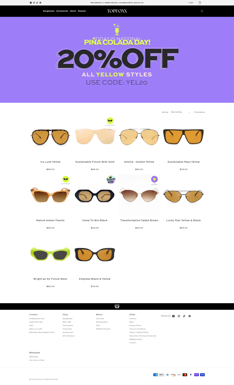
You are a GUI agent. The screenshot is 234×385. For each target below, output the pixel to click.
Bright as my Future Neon (50, 279)
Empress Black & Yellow (95, 279)
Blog (131, 322)
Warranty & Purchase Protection (142, 336)
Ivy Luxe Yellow (50, 162)
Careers (132, 318)
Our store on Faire (36, 360)
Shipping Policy (135, 339)
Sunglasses (68, 318)
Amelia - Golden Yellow (139, 162)
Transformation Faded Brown (139, 220)
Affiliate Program (103, 329)
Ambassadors (102, 322)
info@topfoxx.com (36, 318)
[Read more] (117, 306)
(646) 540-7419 (36, 322)
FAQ (31, 325)
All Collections (69, 336)
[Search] (202, 11)
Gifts (98, 325)
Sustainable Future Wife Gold (94, 162)
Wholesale (33, 357)
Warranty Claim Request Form (41, 332)
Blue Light (67, 322)
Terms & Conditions (137, 329)
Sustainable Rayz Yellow (183, 162)
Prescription (68, 325)
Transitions (67, 329)
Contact (132, 343)
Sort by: (165, 112)
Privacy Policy (135, 325)
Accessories (68, 332)
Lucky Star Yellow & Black (183, 220)
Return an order (35, 329)
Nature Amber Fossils (50, 220)
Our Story (100, 318)
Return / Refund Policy (138, 332)
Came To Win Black (94, 220)
